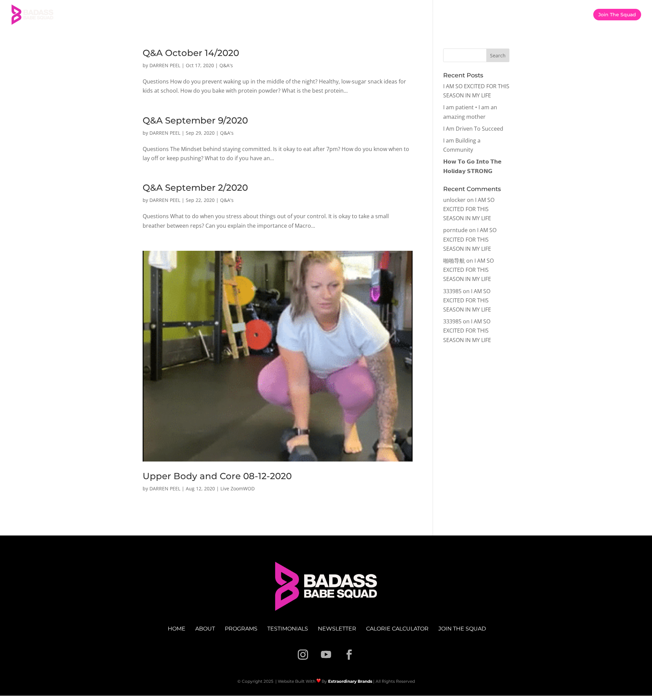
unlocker (454, 200)
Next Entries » (395, 523)
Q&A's (226, 65)
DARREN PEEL (164, 65)
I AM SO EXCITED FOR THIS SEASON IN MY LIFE (468, 209)
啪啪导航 (454, 260)
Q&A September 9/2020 (195, 120)
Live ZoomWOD (237, 488)
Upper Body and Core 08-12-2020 (217, 476)
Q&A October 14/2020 (191, 53)
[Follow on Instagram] (303, 654)
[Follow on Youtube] (326, 654)
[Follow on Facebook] (349, 654)
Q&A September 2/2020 (195, 187)
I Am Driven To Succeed (473, 128)
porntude (455, 230)
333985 (452, 291)
